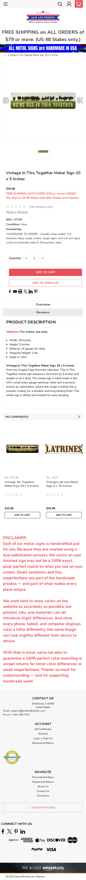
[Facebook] (10, 291)
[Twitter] (25, 291)
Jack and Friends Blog (43, 807)
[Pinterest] (36, 291)
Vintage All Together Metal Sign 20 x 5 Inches (22, 484)
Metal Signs (19, 52)
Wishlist (43, 733)
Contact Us (43, 791)
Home (6, 52)
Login (36, 738)
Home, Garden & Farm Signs (44, 52)
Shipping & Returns (43, 743)
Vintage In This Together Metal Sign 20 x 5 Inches (33, 55)
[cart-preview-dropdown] (78, 4)
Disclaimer (43, 795)
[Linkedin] (31, 291)
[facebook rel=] (2, 831)
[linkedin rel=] (22, 831)
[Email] (15, 291)
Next (80, 100)
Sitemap (40, 876)
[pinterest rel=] (16, 831)
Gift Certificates (43, 729)
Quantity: (15, 258)
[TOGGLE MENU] (5, 4)
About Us (43, 786)
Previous (6, 100)
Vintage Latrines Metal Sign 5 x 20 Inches (62, 484)
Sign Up (48, 738)
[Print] (20, 291)
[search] (60, 4)
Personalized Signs (43, 777)
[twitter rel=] (9, 831)
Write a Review (17, 212)
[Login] (69, 4)
